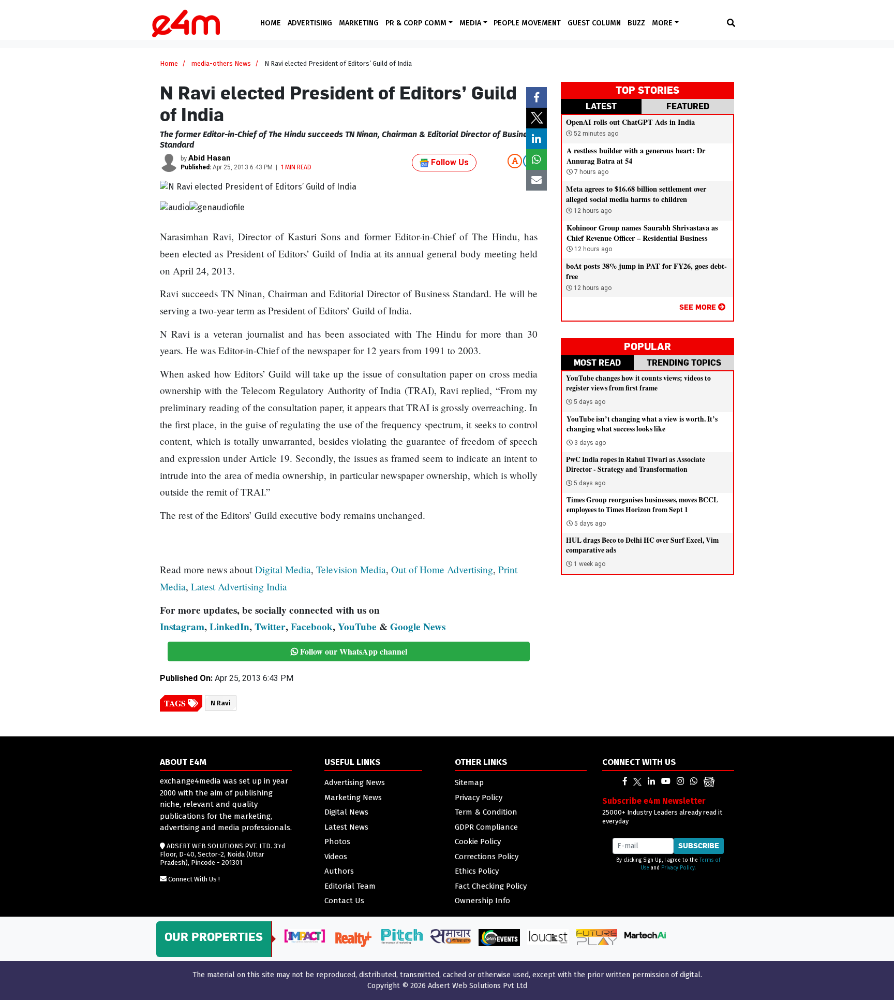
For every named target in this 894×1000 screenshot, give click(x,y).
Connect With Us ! (194, 879)
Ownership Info (482, 900)
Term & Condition (486, 812)
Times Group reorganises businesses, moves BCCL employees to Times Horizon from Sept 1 (642, 505)
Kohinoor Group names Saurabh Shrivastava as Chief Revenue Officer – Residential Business (642, 232)
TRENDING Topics (684, 362)
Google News (417, 626)
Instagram (182, 626)
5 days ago (589, 401)
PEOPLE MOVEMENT (527, 23)
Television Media (351, 569)
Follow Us (449, 162)
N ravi (221, 703)
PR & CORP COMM (417, 23)
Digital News (346, 812)
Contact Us (344, 900)
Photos (337, 841)
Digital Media (283, 569)
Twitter (270, 626)
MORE (663, 23)
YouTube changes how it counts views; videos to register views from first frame (638, 383)
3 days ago (590, 442)
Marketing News (353, 797)
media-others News (221, 63)
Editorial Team (350, 886)
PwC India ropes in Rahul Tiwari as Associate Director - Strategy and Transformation (635, 464)
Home (169, 63)
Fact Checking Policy (491, 886)
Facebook (312, 626)
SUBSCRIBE (698, 846)
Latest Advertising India (239, 586)
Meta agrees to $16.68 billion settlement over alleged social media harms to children (636, 194)
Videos (335, 856)
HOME (270, 23)
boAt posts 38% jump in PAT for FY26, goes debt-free (646, 271)
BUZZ (636, 23)
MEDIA (471, 23)
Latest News (346, 827)
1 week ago (589, 564)
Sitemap (469, 782)
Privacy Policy (478, 797)
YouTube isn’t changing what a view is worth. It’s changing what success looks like (642, 424)
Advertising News (354, 782)
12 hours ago (592, 210)
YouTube (357, 626)
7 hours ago (590, 172)
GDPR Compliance (486, 827)
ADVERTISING (310, 23)
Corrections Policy (486, 856)
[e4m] (625, 781)
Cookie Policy (478, 841)
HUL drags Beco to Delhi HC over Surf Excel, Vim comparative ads (642, 545)
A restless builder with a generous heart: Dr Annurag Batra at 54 (636, 155)
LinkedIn (229, 626)
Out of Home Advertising (442, 569)
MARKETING (359, 23)
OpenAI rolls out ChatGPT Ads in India (630, 122)
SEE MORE (698, 306)
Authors (339, 871)
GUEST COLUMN (594, 23)
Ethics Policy (477, 871)
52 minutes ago (595, 133)
